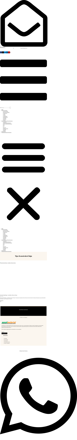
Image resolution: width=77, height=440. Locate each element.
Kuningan (4, 127)
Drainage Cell (5, 113)
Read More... (2, 300)
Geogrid (4, 115)
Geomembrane (5, 116)
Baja (3, 124)
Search (1, 107)
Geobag (4, 114)
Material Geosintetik (4, 110)
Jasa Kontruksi (4, 131)
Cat (3, 126)
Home (2, 109)
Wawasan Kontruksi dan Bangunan (6, 132)
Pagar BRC (4, 129)
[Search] (10, 107)
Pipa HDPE (4, 118)
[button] (23, 180)
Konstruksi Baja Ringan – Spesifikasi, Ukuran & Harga (8, 295)
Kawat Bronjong (5, 117)
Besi (3, 125)
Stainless (4, 130)
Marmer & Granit (5, 128)
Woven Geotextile (5, 111)
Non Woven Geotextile (6, 112)
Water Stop (4, 119)
